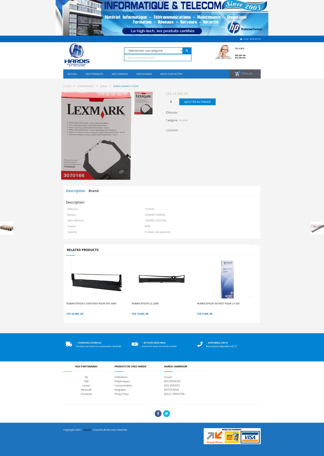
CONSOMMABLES (86, 86)
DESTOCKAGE (144, 73)
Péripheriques (122, 381)
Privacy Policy (122, 394)
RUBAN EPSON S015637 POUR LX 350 (218, 303)
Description (75, 190)
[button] (243, 74)
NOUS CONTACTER (171, 73)
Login (245, 39)
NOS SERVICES (120, 73)
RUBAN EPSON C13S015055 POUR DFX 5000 (91, 303)
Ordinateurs (121, 377)
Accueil (72, 73)
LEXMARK (172, 130)
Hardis (87, 429)
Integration (120, 389)
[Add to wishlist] (120, 284)
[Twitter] (166, 413)
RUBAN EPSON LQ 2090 (145, 303)
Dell (86, 381)
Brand (94, 190)
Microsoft (86, 389)
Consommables (123, 385)
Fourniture (86, 394)
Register (256, 39)
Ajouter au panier (197, 102)
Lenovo (86, 385)
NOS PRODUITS (94, 73)
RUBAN (103, 86)
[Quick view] (127, 284)
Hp (86, 377)
